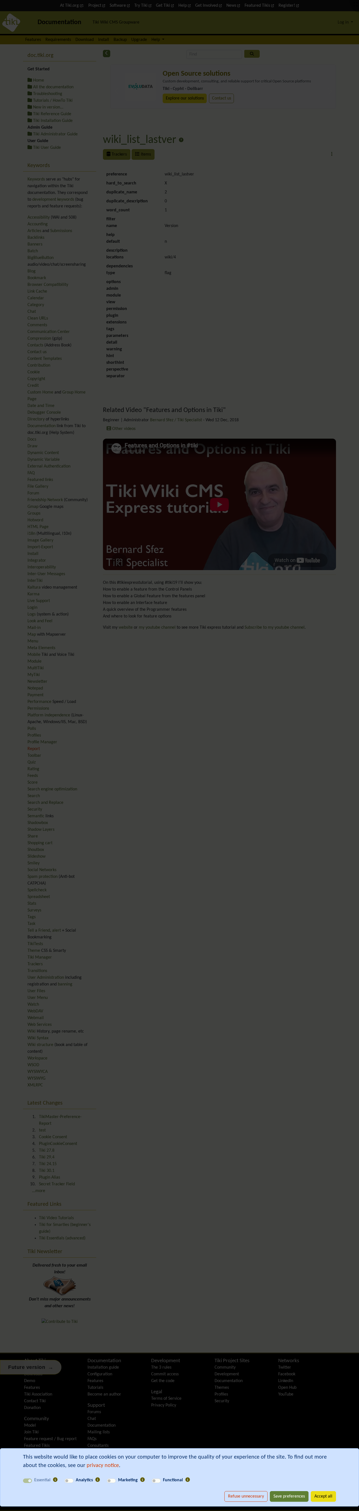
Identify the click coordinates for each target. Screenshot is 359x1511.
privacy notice (103, 1465)
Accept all (323, 1496)
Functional (173, 1480)
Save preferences (289, 1496)
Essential (42, 1480)
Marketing (128, 1480)
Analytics (84, 1480)
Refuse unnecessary (246, 1496)
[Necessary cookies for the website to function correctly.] (55, 1480)
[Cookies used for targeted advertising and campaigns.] (142, 1480)
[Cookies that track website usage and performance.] (97, 1480)
